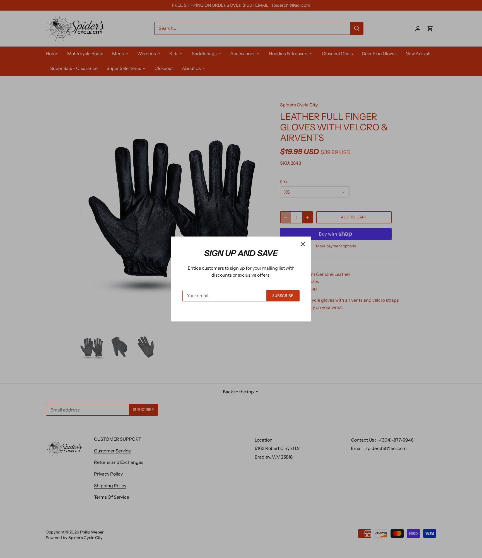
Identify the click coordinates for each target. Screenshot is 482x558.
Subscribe (282, 295)
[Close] (303, 244)
